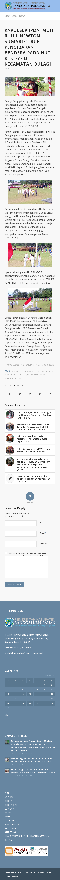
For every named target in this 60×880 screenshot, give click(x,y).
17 (8, 698)
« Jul (6, 714)
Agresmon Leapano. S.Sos (24, 371)
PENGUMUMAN (12, 824)
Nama (43, 522)
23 (52, 698)
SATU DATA (10, 828)
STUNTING (10, 832)
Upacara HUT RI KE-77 (15, 378)
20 (30, 698)
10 (8, 694)
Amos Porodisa (48, 365)
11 (15, 694)
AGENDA (9, 797)
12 (23, 694)
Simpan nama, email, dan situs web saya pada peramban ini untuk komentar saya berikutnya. (27, 554)
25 (15, 703)
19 (23, 698)
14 (37, 694)
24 (8, 703)
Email (43, 533)
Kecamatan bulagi (36, 374)
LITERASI (9, 820)
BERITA (7, 68)
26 (23, 703)
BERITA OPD (11, 804)
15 (44, 694)
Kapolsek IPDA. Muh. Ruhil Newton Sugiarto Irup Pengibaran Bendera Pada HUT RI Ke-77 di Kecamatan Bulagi (30, 47)
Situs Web (44, 543)
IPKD (7, 816)
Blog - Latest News (15, 15)
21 (37, 698)
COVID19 (9, 808)
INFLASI (8, 812)
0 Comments (28, 365)
